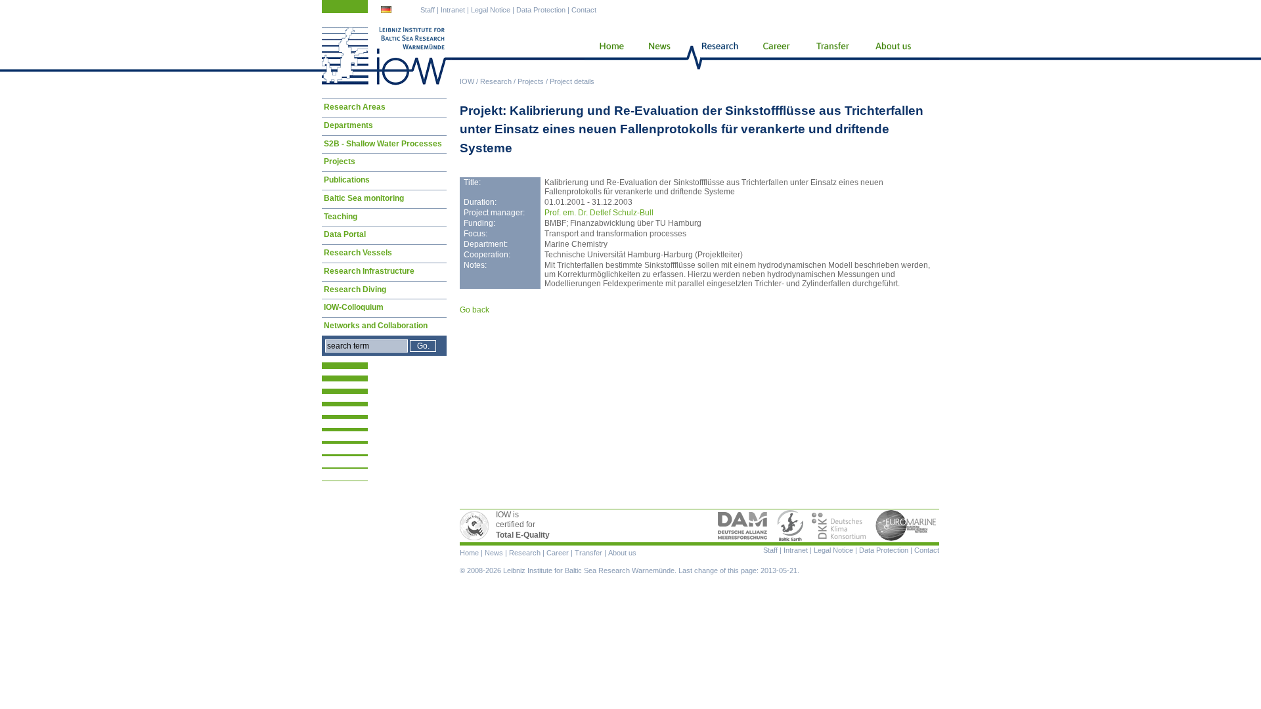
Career (775, 55)
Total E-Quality (476, 525)
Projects (531, 81)
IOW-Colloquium (354, 307)
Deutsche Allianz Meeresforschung (743, 525)
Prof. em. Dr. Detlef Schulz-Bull (598, 212)
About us (896, 55)
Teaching (340, 216)
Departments (348, 125)
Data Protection (540, 10)
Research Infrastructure (369, 271)
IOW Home (384, 56)
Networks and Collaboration (376, 325)
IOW (467, 81)
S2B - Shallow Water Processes (383, 143)
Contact (583, 10)
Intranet (453, 10)
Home (607, 55)
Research (496, 81)
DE (387, 11)
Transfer (832, 55)
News (657, 55)
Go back (474, 309)
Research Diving (355, 289)
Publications (347, 179)
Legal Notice (490, 10)
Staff (427, 10)
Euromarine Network (906, 525)
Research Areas (355, 107)
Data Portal (345, 234)
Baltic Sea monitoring (364, 198)
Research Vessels (358, 252)
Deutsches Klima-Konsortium (840, 525)
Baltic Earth (790, 525)
